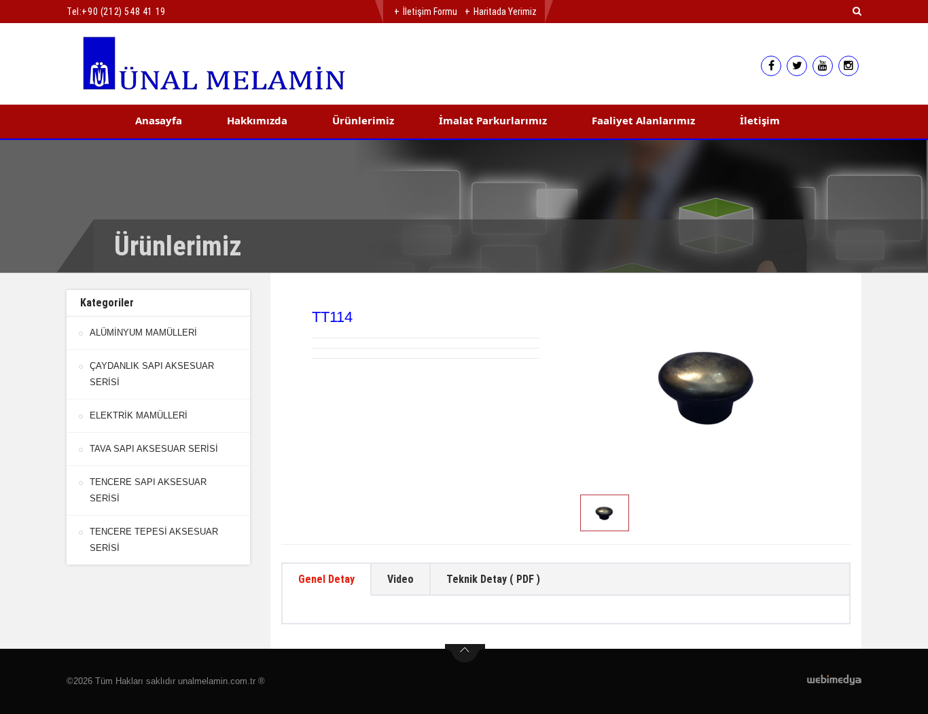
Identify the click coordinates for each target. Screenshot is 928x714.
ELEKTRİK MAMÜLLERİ (139, 415)
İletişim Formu (430, 11)
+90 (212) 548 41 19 (123, 11)
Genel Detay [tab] (326, 579)
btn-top (465, 653)
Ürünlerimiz (363, 120)
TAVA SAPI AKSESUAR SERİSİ (154, 449)
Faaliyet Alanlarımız (643, 120)
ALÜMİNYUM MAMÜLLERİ (143, 332)
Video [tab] (400, 579)
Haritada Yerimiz (505, 11)
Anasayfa (158, 120)
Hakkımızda (257, 120)
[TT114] (708, 386)
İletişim (760, 120)
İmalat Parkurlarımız (493, 120)
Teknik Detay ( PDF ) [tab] (493, 579)
